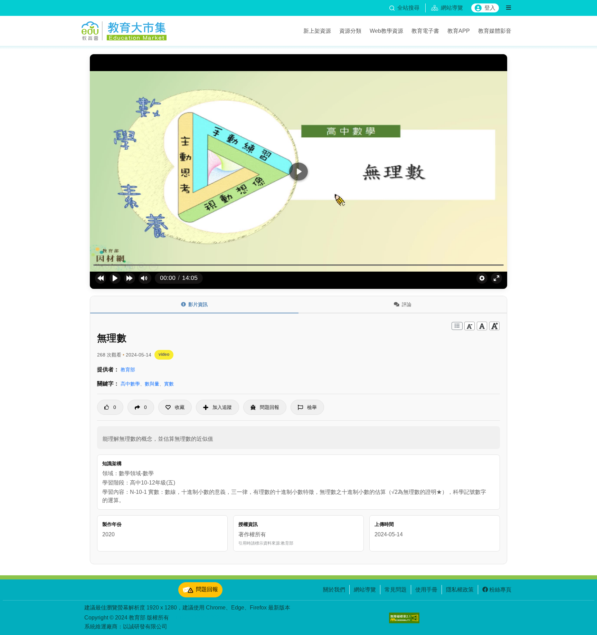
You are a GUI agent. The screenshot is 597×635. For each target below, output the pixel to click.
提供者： (108, 369)
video (164, 354)
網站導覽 (365, 589)
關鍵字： (108, 384)
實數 (169, 384)
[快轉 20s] (129, 278)
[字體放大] (494, 326)
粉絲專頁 (500, 589)
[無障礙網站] (404, 618)
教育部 (128, 369)
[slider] (298, 265)
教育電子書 (425, 31)
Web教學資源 (386, 31)
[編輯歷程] (457, 326)
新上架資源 (317, 31)
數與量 (152, 384)
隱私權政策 (460, 589)
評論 (406, 304)
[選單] (508, 7)
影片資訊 (198, 304)
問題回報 (207, 589)
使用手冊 (426, 589)
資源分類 (350, 31)
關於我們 (334, 589)
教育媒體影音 (494, 31)
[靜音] (144, 278)
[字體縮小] (469, 326)
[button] (175, 407)
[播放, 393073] (115, 278)
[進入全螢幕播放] (496, 278)
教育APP (458, 31)
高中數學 (130, 384)
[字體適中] (481, 326)
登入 (489, 8)
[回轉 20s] (100, 278)
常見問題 (396, 589)
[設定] (481, 278)
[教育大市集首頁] (124, 29)
